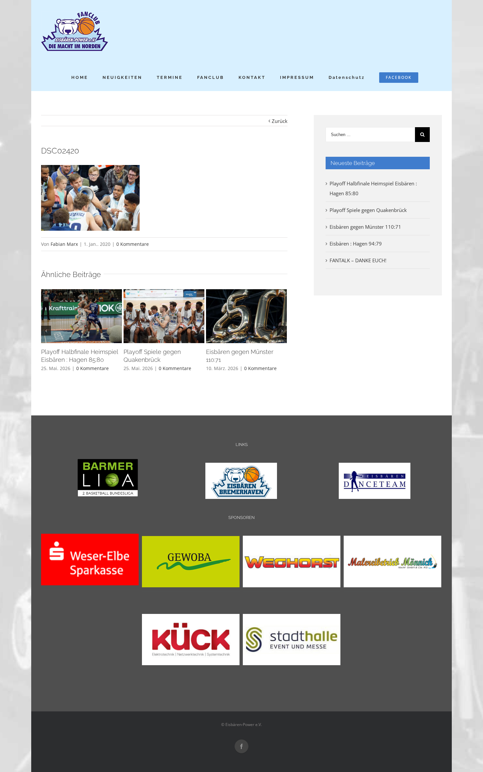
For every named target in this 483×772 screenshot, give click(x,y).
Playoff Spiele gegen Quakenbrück (368, 210)
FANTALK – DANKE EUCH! (358, 260)
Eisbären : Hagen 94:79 (356, 243)
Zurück (280, 121)
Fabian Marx (64, 244)
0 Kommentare (132, 244)
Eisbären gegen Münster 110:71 (365, 226)
